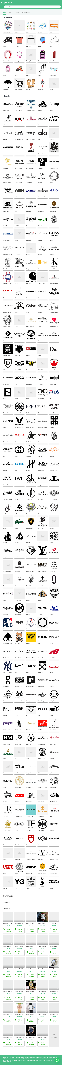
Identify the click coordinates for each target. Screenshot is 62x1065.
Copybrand (7, 2)
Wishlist (17, 12)
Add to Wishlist (8, 930)
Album (10, 12)
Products (7, 909)
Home (4, 12)
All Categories (26, 12)
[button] (57, 1060)
